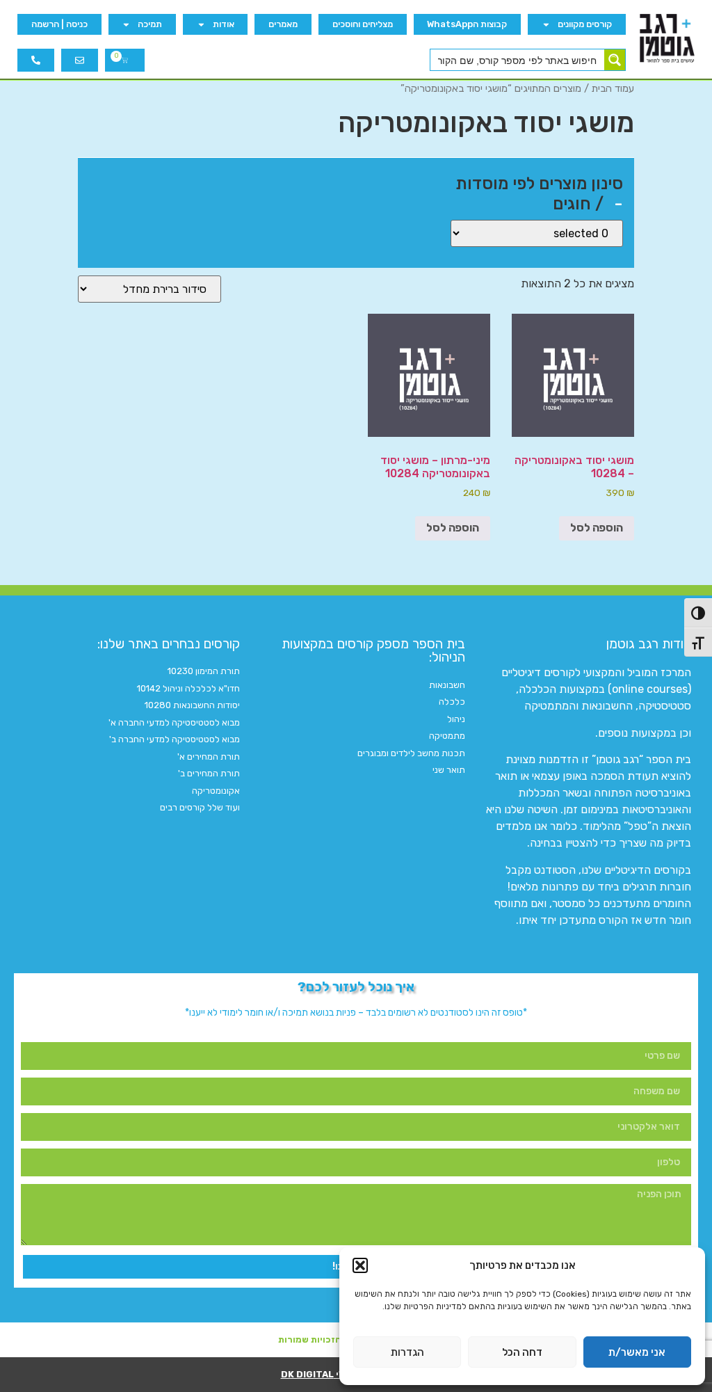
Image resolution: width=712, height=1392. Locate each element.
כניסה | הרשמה (59, 24)
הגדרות (407, 1352)
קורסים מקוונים (585, 24)
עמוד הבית (613, 88)
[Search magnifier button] (614, 59)
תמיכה (150, 24)
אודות (223, 24)
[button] (360, 1265)
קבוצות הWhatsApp (467, 24)
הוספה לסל (596, 527)
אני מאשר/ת (636, 1352)
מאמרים (283, 24)
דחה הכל (522, 1352)
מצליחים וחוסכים (362, 24)
